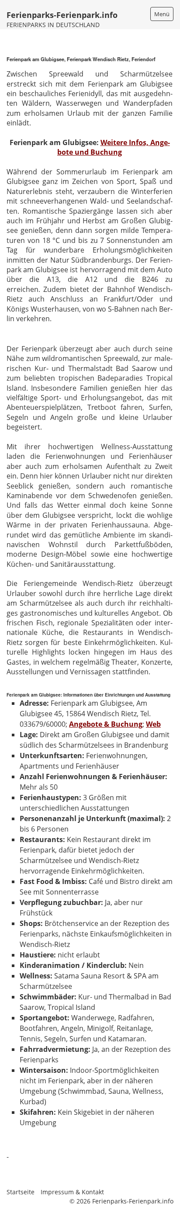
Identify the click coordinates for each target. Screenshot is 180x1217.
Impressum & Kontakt (72, 1192)
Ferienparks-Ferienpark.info (62, 15)
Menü (162, 14)
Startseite (21, 1192)
